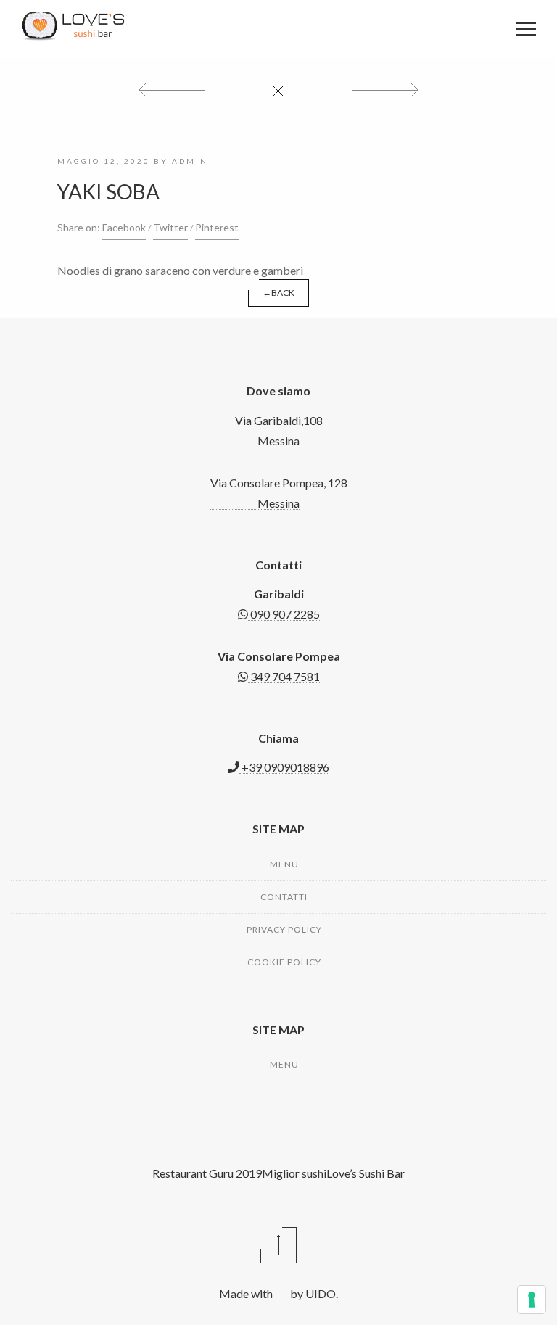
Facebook (124, 227)
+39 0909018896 (284, 767)
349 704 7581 (284, 676)
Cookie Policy (284, 962)
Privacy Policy (284, 929)
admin (190, 161)
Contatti (284, 896)
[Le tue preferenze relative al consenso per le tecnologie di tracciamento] (531, 1299)
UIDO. (320, 1293)
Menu (284, 864)
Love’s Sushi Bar (365, 1173)
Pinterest (217, 227)
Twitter (170, 227)
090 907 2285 (284, 614)
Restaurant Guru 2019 (207, 1173)
